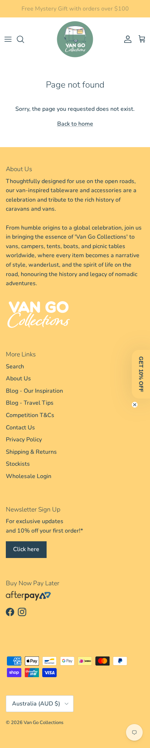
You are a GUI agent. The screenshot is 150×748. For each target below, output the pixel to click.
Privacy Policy (24, 440)
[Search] (24, 39)
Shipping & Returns (31, 452)
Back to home (75, 124)
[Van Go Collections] (75, 39)
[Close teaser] (135, 405)
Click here (26, 549)
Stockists (18, 464)
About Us (18, 379)
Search (15, 367)
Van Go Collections (43, 722)
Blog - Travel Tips (30, 403)
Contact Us (20, 428)
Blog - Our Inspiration (34, 391)
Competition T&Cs (30, 415)
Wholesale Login (28, 476)
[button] (141, 374)
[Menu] (8, 39)
